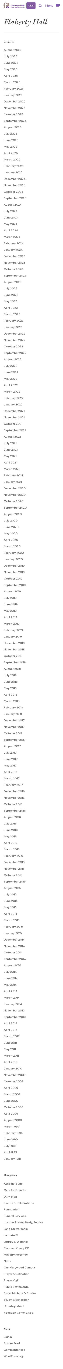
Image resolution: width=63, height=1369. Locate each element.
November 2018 (14, 649)
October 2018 (13, 656)
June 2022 (11, 372)
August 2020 (13, 514)
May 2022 (10, 379)
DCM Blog (10, 1196)
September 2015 (15, 881)
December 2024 (15, 179)
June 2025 (11, 140)
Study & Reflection (16, 1300)
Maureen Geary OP (16, 1248)
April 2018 (10, 694)
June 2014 (11, 978)
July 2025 (10, 134)
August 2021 (12, 437)
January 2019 (13, 636)
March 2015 (12, 920)
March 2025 (12, 159)
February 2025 (14, 166)
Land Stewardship (16, 1229)
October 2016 (13, 804)
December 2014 (14, 939)
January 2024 (13, 250)
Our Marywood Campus (20, 1267)
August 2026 (13, 50)
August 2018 (12, 669)
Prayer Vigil (11, 1280)
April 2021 (10, 462)
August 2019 (12, 591)
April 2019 (10, 617)
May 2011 (10, 1049)
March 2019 (12, 624)
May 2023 (10, 301)
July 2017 (10, 752)
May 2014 (10, 985)
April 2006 (11, 1113)
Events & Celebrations (19, 1203)
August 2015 (12, 888)
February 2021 (13, 475)
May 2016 (10, 836)
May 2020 (11, 533)
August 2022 (13, 359)
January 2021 (13, 482)
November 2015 (14, 869)
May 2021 (10, 456)
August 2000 (13, 1120)
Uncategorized (14, 1306)
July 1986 (10, 1146)
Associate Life (13, 1184)
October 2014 (13, 952)
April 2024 (11, 230)
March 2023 (12, 314)
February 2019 (13, 630)
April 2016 (10, 843)
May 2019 (10, 611)
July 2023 (10, 288)
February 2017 (13, 785)
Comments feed (14, 1350)
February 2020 (14, 553)
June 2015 (11, 901)
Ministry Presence (16, 1254)
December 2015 (14, 862)
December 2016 (14, 791)
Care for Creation (15, 1190)
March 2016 (12, 849)
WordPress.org (13, 1356)
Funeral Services (15, 1216)
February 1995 (13, 1133)
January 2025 (13, 172)
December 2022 (14, 333)
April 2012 (10, 1030)
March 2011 (11, 1055)
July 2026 (10, 56)
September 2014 (15, 959)
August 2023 (13, 282)
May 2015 (10, 907)
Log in (8, 1337)
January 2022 (13, 404)
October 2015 (13, 875)
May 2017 (10, 765)
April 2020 (11, 540)
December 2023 (14, 256)
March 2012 (12, 1036)
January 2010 (13, 1068)
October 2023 (13, 269)
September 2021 (15, 430)
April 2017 (10, 772)
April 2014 (10, 991)
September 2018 (15, 662)
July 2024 (11, 211)
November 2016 (14, 798)
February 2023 (14, 321)
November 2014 (14, 946)
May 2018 (10, 688)
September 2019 (15, 585)
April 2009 (11, 1088)
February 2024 (14, 243)
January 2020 (13, 559)
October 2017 (13, 733)
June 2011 (10, 1043)
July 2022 (10, 366)
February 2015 (13, 927)
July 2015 (10, 894)
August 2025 (13, 127)
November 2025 (14, 108)
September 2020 (15, 507)
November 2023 (14, 262)
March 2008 (12, 1094)
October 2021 (13, 424)
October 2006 (13, 1107)
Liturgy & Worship (16, 1242)
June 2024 (11, 217)
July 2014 (10, 972)
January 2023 (13, 327)
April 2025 (11, 153)
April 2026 (11, 76)
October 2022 (13, 346)
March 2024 (12, 237)
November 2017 (14, 727)
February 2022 (14, 398)
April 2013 (10, 1023)
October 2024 (13, 192)
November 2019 (14, 572)
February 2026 (14, 88)
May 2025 (10, 146)
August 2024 (13, 204)
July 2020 (11, 520)
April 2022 (11, 385)
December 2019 (14, 565)
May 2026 (10, 69)
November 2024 (15, 185)
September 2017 (15, 740)
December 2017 (14, 720)
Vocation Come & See (18, 1312)
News (7, 1261)
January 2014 (13, 1004)
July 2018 (10, 675)
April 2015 (10, 914)
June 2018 (11, 682)
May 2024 (11, 224)
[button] (52, 5)
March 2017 (12, 778)
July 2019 (10, 598)
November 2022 (14, 340)
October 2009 (13, 1081)
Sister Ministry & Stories (20, 1293)
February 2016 (13, 856)
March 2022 (12, 391)
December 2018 (14, 643)
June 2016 (11, 830)
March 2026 (12, 82)
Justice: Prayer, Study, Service (23, 1222)
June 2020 (11, 527)
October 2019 (13, 578)
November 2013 (14, 1010)
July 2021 (10, 443)
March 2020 (12, 546)
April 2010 (10, 1062)
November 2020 (15, 495)
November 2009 (15, 1075)
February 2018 (13, 707)
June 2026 (11, 63)
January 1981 (12, 1159)
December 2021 (14, 411)
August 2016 (12, 817)
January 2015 (13, 933)
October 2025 (13, 114)
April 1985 (10, 1152)
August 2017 (12, 746)
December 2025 (14, 101)
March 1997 (11, 1126)
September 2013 (15, 1017)
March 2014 (12, 997)
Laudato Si (11, 1235)
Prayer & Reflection (16, 1274)
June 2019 (11, 604)
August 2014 (12, 965)
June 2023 (11, 295)
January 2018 (13, 714)
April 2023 (11, 308)
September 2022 (15, 353)
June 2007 (11, 1101)
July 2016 (10, 823)
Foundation (11, 1209)
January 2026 (13, 95)
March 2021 (12, 469)
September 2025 (15, 121)
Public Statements (16, 1287)
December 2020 (15, 488)
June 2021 (11, 449)
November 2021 (14, 417)
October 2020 (13, 501)
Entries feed (12, 1343)
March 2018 (12, 701)
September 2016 (15, 810)
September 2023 (15, 275)
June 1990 (11, 1139)
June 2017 (11, 759)
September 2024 (15, 198)
